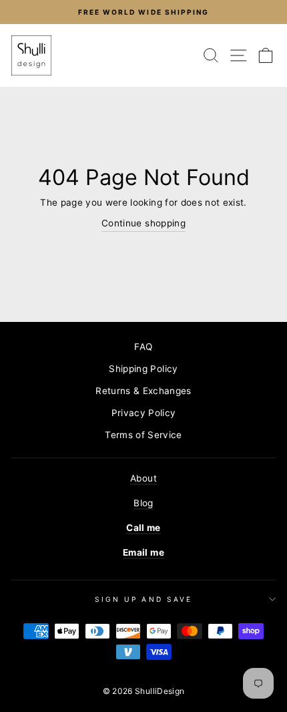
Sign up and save (143, 599)
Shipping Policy (143, 368)
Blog (143, 503)
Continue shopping (143, 223)
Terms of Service (143, 434)
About (143, 478)
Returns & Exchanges (143, 390)
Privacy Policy (143, 412)
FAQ (143, 346)
